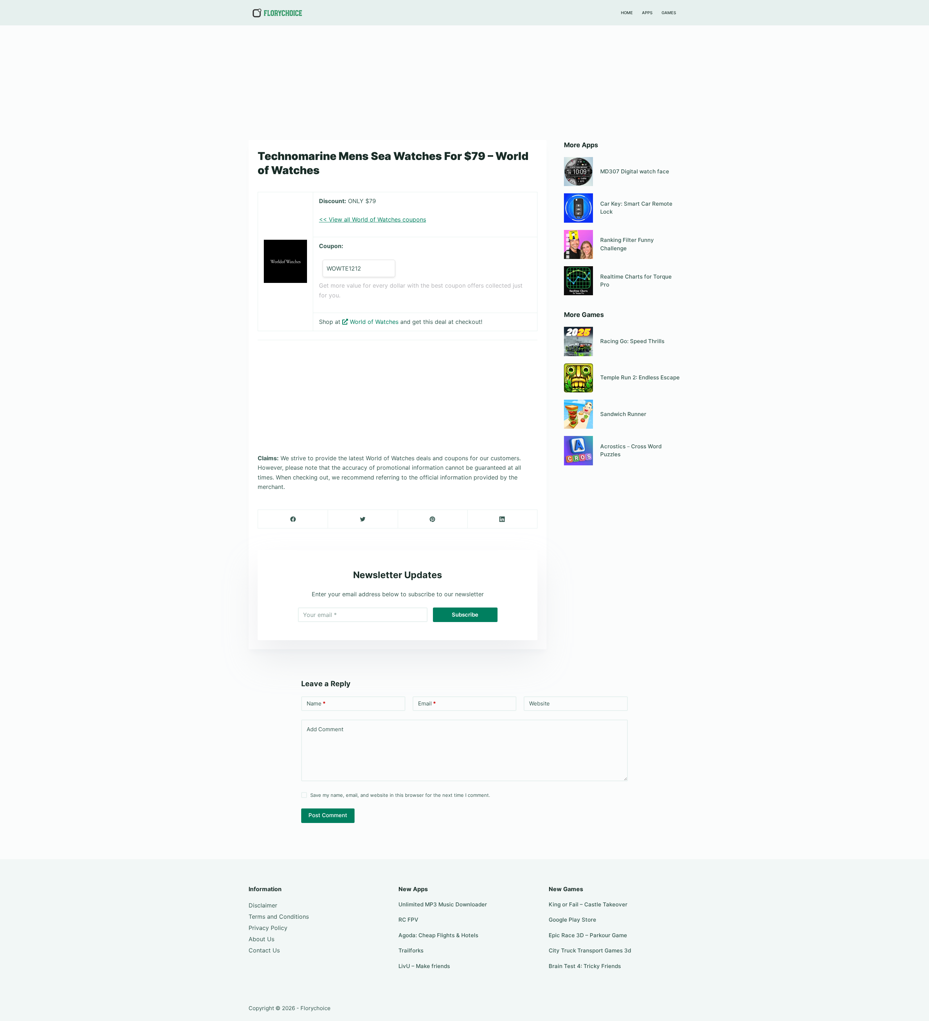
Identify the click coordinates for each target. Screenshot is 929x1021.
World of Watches (374, 321)
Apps (647, 12)
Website (539, 703)
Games (669, 12)
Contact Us (264, 950)
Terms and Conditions (279, 916)
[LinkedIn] (502, 519)
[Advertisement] (464, 79)
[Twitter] (363, 519)
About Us (261, 939)
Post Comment (327, 815)
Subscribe (465, 614)
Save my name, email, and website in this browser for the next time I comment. (400, 795)
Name (316, 703)
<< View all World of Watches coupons (372, 219)
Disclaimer (263, 905)
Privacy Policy (268, 927)
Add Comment (325, 729)
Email (427, 703)
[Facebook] (293, 519)
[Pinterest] (433, 519)
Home (627, 12)
